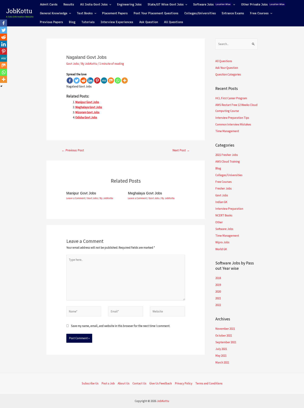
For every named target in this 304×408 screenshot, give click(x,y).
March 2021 (222, 362)
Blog (218, 168)
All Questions (223, 61)
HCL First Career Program (231, 98)
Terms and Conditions (209, 383)
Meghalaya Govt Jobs (88, 107)
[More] (125, 80)
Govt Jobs (72, 64)
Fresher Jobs (223, 188)
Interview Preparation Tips (232, 118)
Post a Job (108, 383)
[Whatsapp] (118, 80)
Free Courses (223, 182)
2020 (218, 291)
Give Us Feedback (160, 383)
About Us (123, 383)
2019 (218, 285)
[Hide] (1, 86)
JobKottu (19, 11)
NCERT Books (223, 215)
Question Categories (228, 74)
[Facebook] (70, 80)
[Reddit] (83, 80)
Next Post (181, 150)
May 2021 (221, 356)
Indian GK (221, 202)
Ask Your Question (226, 68)
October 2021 (223, 335)
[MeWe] (104, 80)
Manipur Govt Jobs (87, 102)
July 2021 (221, 349)
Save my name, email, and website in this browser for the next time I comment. (120, 326)
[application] (109, 4)
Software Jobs (224, 229)
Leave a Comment (75, 198)
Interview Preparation (229, 209)
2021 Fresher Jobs (226, 155)
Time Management (227, 131)
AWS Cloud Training (227, 161)
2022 (218, 305)
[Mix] (111, 80)
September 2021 (225, 342)
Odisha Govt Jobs (86, 117)
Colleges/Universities (228, 175)
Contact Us (139, 383)
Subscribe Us (90, 383)
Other (219, 222)
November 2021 (225, 329)
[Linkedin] (90, 80)
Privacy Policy (183, 383)
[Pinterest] (97, 80)
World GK (221, 249)
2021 (218, 298)
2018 (218, 278)
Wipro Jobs (222, 242)
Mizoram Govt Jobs (87, 112)
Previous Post (73, 150)
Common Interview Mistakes (233, 124)
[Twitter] (77, 80)
